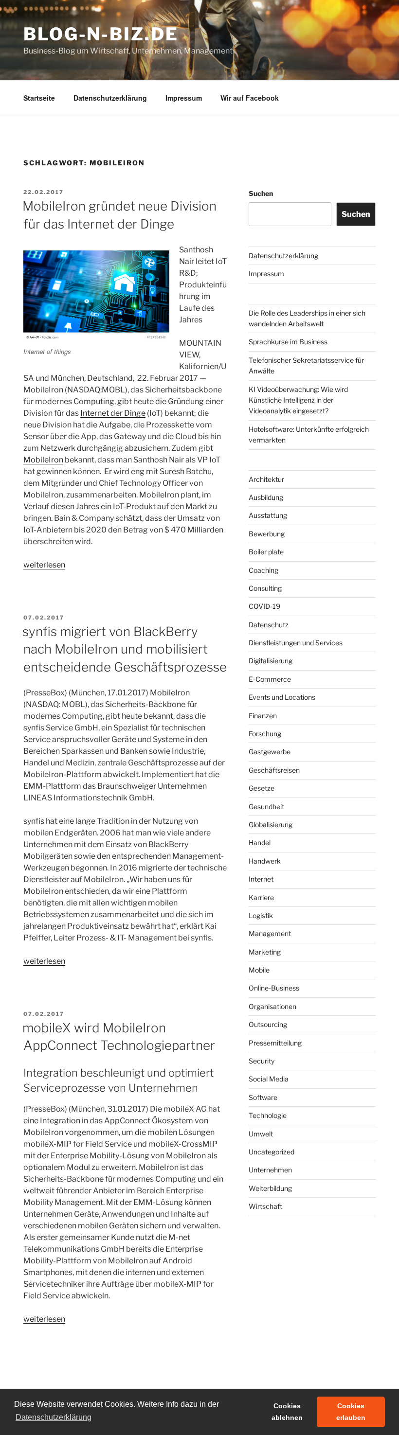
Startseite (39, 98)
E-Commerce (270, 679)
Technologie (268, 1115)
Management (270, 933)
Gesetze (261, 788)
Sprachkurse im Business (288, 341)
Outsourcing (268, 1024)
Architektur (266, 479)
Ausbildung (266, 497)
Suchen (261, 193)
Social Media (269, 1079)
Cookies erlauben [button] (350, 1411)
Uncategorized (271, 1152)
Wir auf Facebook (249, 98)
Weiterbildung (270, 1188)
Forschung (265, 733)
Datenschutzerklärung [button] (53, 1417)
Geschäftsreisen (274, 770)
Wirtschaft (265, 1206)
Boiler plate (266, 552)
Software (263, 1097)
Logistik (261, 915)
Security (261, 1061)
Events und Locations (282, 697)
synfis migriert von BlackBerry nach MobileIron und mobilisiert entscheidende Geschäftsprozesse (124, 649)
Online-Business (274, 988)
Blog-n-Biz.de (100, 34)
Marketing (265, 952)
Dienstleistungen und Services (296, 642)
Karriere (261, 897)
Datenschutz (269, 624)
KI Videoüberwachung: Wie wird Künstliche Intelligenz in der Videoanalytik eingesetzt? (298, 400)
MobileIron (43, 459)
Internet (261, 879)
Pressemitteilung (275, 1043)
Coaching (263, 570)
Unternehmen (270, 1170)
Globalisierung (270, 824)
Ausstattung (268, 515)
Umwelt (261, 1134)
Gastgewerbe (269, 751)
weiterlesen (44, 564)
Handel (260, 842)
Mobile (259, 970)
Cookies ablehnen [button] (287, 1411)
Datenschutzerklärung (110, 98)
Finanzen (263, 715)
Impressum (183, 98)
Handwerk (265, 861)
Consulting (265, 588)
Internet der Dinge (112, 413)
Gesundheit (266, 806)
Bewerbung (267, 534)
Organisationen (272, 1006)
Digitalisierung (270, 660)
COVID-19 (264, 606)
